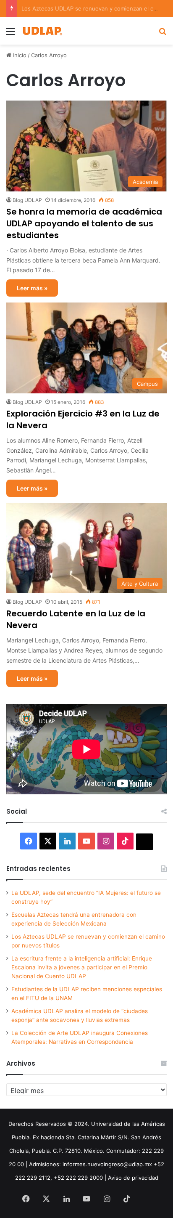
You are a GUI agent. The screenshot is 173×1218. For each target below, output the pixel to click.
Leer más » (32, 288)
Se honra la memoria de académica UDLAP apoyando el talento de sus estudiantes (84, 223)
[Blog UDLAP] (42, 31)
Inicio (18, 55)
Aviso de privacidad (133, 1177)
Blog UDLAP (27, 200)
